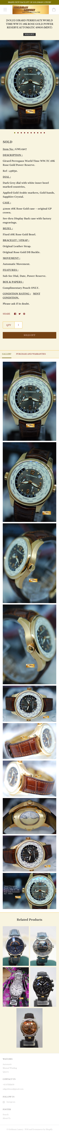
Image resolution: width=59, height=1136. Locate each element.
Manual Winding (10, 1068)
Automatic (7, 1064)
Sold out (29, 335)
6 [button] (31, 132)
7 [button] (34, 132)
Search (6, 1115)
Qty (8, 325)
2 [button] (18, 132)
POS (27, 1129)
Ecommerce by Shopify (43, 1129)
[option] (29, 84)
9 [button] (41, 132)
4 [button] (24, 132)
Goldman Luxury (16, 1129)
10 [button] (44, 132)
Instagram (11, 1102)
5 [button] (27, 132)
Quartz (6, 1072)
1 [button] (14, 132)
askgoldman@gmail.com (13, 1089)
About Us (6, 1118)
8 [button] (37, 132)
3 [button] (21, 132)
